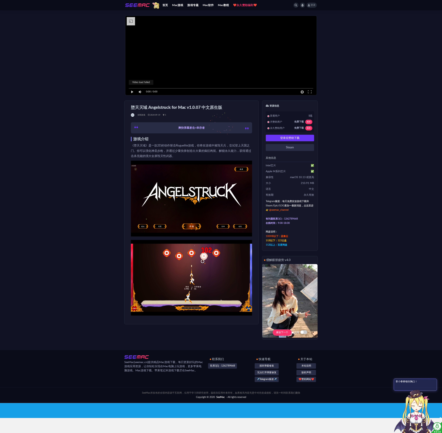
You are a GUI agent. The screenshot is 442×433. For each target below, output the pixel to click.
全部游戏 (141, 115)
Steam (290, 147)
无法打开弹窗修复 (266, 372)
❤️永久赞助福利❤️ (245, 5)
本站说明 (306, 366)
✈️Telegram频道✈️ (267, 379)
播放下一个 (282, 332)
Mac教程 (223, 5)
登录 (313, 5)
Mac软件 (208, 5)
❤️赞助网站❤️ (306, 379)
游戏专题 (193, 5)
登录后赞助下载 (290, 138)
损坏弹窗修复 (267, 366)
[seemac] (133, 115)
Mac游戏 (177, 5)
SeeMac (220, 397)
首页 (165, 5)
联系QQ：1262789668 (222, 366)
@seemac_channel (279, 210)
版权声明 (306, 372)
